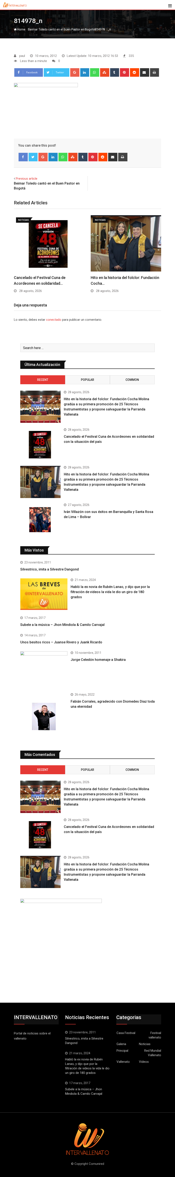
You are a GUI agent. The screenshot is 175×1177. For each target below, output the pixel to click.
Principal (122, 1051)
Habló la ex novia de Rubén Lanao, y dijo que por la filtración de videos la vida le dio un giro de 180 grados (110, 592)
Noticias (144, 1044)
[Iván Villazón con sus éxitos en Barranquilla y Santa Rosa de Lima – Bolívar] (40, 519)
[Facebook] (23, 157)
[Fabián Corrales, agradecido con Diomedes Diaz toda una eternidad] (43, 716)
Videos (144, 1062)
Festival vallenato (155, 1035)
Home (21, 29)
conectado (53, 320)
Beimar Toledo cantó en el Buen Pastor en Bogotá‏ (61, 29)
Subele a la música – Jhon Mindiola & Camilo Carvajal (62, 625)
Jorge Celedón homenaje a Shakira (98, 660)
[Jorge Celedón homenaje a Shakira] (43, 668)
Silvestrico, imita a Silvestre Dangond (49, 569)
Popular (87, 379)
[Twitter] (33, 157)
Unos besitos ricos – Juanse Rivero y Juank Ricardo (61, 642)
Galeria (121, 1044)
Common (132, 379)
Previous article (26, 179)
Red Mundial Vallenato (152, 1053)
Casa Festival (126, 1033)
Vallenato (123, 1062)
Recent (42, 379)
